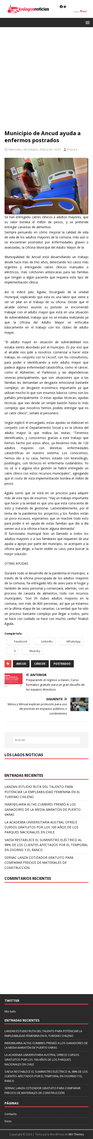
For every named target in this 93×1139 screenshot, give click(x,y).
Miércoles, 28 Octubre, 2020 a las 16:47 (35, 149)
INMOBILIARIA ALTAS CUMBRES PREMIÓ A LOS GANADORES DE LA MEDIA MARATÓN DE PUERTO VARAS (43, 809)
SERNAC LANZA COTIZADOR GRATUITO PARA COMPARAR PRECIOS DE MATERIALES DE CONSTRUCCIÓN (39, 862)
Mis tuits (10, 1011)
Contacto (11, 1114)
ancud (21, 664)
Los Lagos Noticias (24, 754)
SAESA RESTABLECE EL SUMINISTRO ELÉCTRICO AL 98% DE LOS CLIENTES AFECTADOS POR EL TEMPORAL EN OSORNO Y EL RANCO (46, 845)
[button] (87, 22)
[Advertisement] (46, 80)
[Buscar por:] (46, 740)
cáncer (39, 664)
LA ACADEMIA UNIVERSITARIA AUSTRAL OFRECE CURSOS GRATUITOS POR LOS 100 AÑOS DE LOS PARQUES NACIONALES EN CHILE (41, 827)
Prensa (72, 149)
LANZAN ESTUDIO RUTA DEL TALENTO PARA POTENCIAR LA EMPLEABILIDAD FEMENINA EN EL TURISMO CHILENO (42, 791)
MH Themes (76, 1134)
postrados (61, 664)
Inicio (8, 1121)
